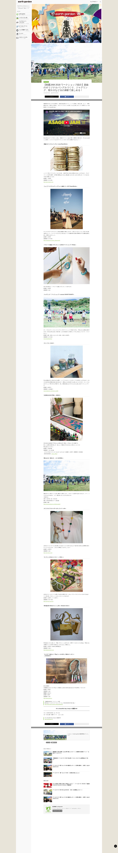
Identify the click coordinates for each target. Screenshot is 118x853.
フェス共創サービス (24, 30)
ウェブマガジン (93, 1)
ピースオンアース (23, 26)
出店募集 (59, 850)
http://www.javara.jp (48, 698)
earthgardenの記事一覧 (57, 810)
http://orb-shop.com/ (48, 552)
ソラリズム (24, 22)
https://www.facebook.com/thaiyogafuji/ (52, 504)
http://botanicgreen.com (49, 650)
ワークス (23, 34)
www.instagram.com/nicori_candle (51, 390)
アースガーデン (25, 1)
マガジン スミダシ (23, 38)
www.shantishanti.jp (48, 338)
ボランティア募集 (96, 850)
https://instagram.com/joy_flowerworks (52, 240)
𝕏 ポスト (52, 96)
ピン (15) (48, 742)
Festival (46, 81)
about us (22, 850)
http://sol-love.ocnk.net (48, 601)
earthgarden (55, 92)
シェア (67, 96)
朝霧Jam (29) (54, 742)
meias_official (54, 453)
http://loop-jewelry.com (48, 182)
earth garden (25, 14)
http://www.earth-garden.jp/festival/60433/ (54, 704)
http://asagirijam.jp (49, 719)
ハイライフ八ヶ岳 (24, 18)
